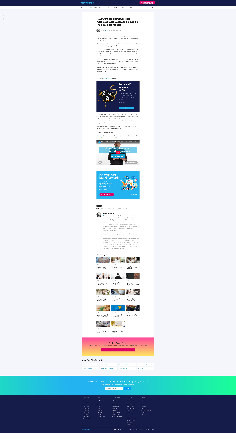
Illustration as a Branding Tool (107, 368)
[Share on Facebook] (3, 19)
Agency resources (101, 410)
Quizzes (131, 402)
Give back (143, 414)
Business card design (87, 404)
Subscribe (127, 388)
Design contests (101, 400)
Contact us (143, 402)
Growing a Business (105, 208)
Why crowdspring (102, 2)
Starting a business (130, 406)
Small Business (117, 7)
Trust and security (101, 416)
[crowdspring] (87, 3)
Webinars (134, 400)
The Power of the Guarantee (124, 364)
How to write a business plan (132, 416)
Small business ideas (130, 404)
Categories (110, 2)
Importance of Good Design (143, 364)
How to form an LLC (130, 408)
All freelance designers (116, 414)
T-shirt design (85, 414)
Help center (100, 412)
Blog (83, 7)
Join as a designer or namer (117, 416)
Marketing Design (113, 208)
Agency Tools (140, 368)
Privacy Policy (132, 429)
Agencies (123, 7)
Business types (129, 410)
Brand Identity (89, 7)
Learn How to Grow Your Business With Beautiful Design (118, 350)
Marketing (109, 7)
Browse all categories (87, 418)
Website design (86, 406)
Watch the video (100, 135)
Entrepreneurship (102, 7)
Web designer (114, 404)
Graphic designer (115, 400)
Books (127, 402)
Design (95, 7)
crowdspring (106, 222)
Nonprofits (129, 7)
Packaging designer (115, 410)
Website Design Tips (123, 368)
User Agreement (139, 429)
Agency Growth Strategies (87, 364)
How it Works (120, 2)
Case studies (143, 406)
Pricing (130, 2)
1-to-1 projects (100, 402)
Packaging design (86, 410)
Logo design (85, 400)
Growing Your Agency (105, 364)
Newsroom (143, 412)
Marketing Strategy (122, 208)
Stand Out (122, 236)
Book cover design (86, 416)
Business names (86, 402)
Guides (130, 400)
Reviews (126, 2)
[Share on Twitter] (3, 15)
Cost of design (129, 422)
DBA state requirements (131, 418)
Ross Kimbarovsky (106, 30)
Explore (115, 2)
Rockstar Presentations (87, 368)
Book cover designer (116, 412)
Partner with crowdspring (146, 410)
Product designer (115, 406)
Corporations (129, 411)
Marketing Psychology (130, 420)
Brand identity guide (130, 414)
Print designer (114, 408)
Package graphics (86, 408)
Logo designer (115, 402)
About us (142, 400)
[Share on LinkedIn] (3, 22)
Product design (86, 412)
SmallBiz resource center (131, 424)
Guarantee (100, 414)
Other (135, 7)
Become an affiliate (145, 408)
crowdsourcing (107, 78)
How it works (100, 404)
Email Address (122, 102)
